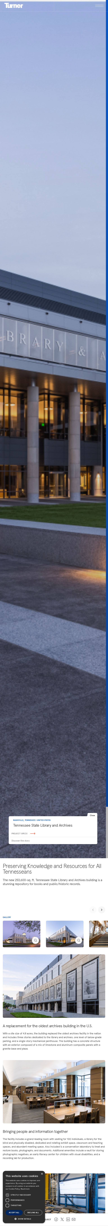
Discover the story (21, 840)
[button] (24, 1218)
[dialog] (24, 1197)
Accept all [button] (14, 1212)
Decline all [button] (33, 1212)
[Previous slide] (92, 909)
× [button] (42, 1174)
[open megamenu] (79, 5)
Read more (25, 1189)
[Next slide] (101, 909)
